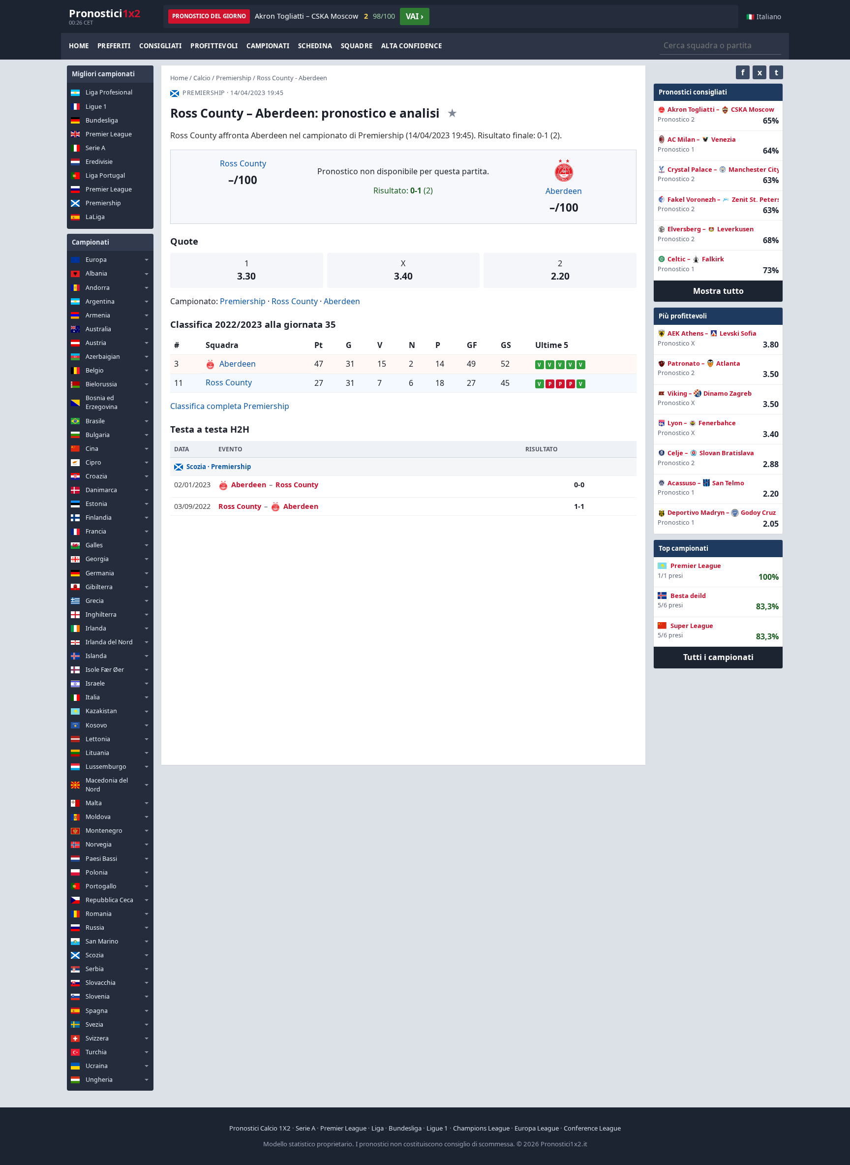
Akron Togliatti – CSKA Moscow (325, 16)
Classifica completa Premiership (229, 406)
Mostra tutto (718, 290)
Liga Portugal (105, 175)
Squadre (356, 45)
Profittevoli (214, 45)
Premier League (109, 134)
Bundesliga (102, 120)
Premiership (103, 203)
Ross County (243, 163)
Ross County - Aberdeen (292, 77)
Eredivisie (99, 161)
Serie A (95, 148)
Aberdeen (564, 191)
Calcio (202, 77)
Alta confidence (411, 45)
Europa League (537, 1128)
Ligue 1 (96, 106)
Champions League (481, 1128)
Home (79, 45)
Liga (377, 1128)
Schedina (315, 45)
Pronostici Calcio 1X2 (260, 1128)
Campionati (267, 45)
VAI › (415, 16)
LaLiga (95, 217)
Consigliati (160, 45)
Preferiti (113, 45)
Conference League (592, 1128)
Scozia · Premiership (218, 466)
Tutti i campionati (718, 657)
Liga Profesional (109, 92)
